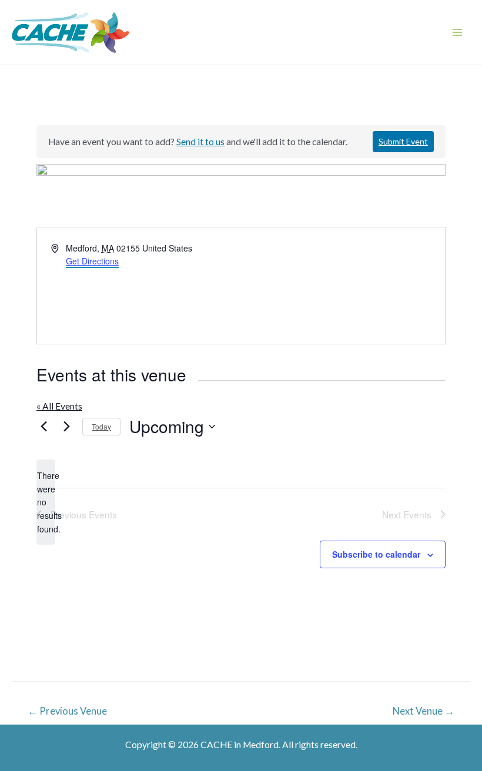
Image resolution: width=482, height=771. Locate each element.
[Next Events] (66, 427)
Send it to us (200, 141)
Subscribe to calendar (376, 554)
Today (101, 426)
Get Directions (92, 261)
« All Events (59, 406)
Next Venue (423, 711)
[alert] (45, 502)
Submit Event (403, 141)
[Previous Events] (43, 427)
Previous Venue (67, 711)
